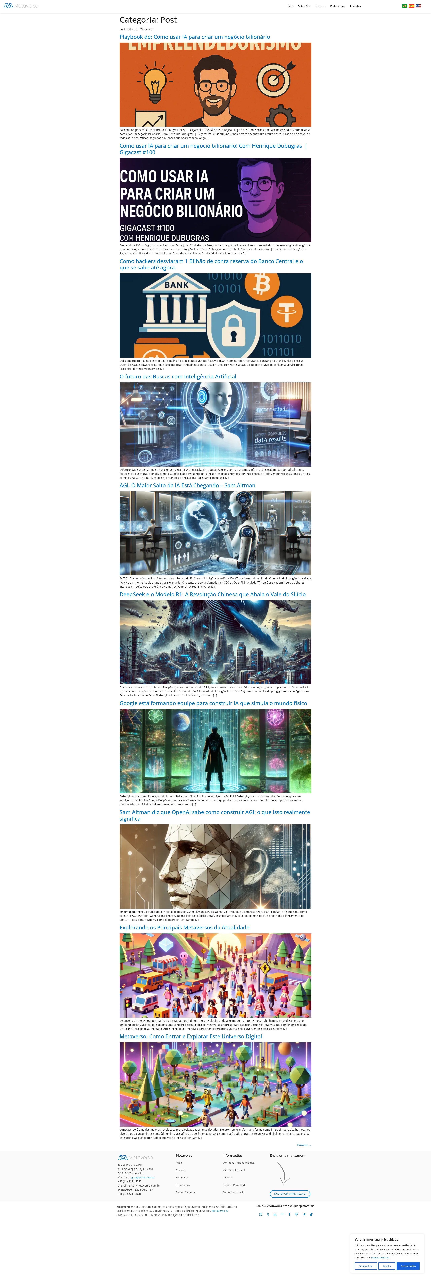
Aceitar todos (408, 1266)
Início (290, 6)
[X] (267, 1214)
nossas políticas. (380, 1257)
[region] (387, 1253)
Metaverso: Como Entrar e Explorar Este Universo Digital (191, 1036)
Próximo (304, 1145)
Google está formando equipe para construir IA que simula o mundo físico (213, 703)
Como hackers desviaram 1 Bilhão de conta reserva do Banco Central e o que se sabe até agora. (211, 264)
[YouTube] (282, 1214)
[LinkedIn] (275, 1214)
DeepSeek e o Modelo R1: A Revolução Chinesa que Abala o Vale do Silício (213, 594)
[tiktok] (311, 1214)
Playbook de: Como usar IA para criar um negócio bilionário (195, 36)
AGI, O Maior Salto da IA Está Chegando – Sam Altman (187, 485)
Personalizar (366, 1266)
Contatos (355, 6)
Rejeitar (387, 1266)
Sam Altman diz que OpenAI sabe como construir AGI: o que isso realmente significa (215, 815)
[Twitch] (296, 1214)
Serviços (320, 6)
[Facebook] (289, 1214)
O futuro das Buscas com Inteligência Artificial (178, 376)
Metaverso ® (220, 1211)
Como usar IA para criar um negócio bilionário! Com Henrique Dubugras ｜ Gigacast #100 (214, 149)
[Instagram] (260, 1214)
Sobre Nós (304, 6)
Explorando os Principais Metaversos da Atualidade (185, 927)
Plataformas (337, 6)
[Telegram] (304, 1214)
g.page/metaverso (143, 1177)
